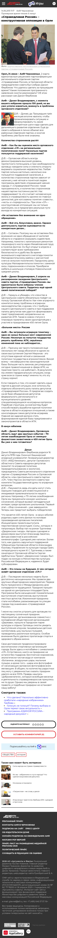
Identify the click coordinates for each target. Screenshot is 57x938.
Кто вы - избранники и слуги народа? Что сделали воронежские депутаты (30, 776)
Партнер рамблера (38, 925)
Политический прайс (14, 849)
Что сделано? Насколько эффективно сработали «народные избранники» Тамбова (26, 700)
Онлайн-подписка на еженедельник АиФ (26, 836)
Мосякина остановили (22, 783)
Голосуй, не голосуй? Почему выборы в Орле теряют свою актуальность (27, 707)
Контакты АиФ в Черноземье (18, 825)
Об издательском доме (15, 832)
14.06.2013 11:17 (7, 11)
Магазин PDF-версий (13, 840)
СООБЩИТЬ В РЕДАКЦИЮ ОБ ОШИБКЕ (22, 853)
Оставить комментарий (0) (28, 734)
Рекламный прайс (12, 821)
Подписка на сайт (12, 828)
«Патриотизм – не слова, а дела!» (26, 791)
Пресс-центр (32, 828)
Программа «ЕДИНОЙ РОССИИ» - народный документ (24, 712)
